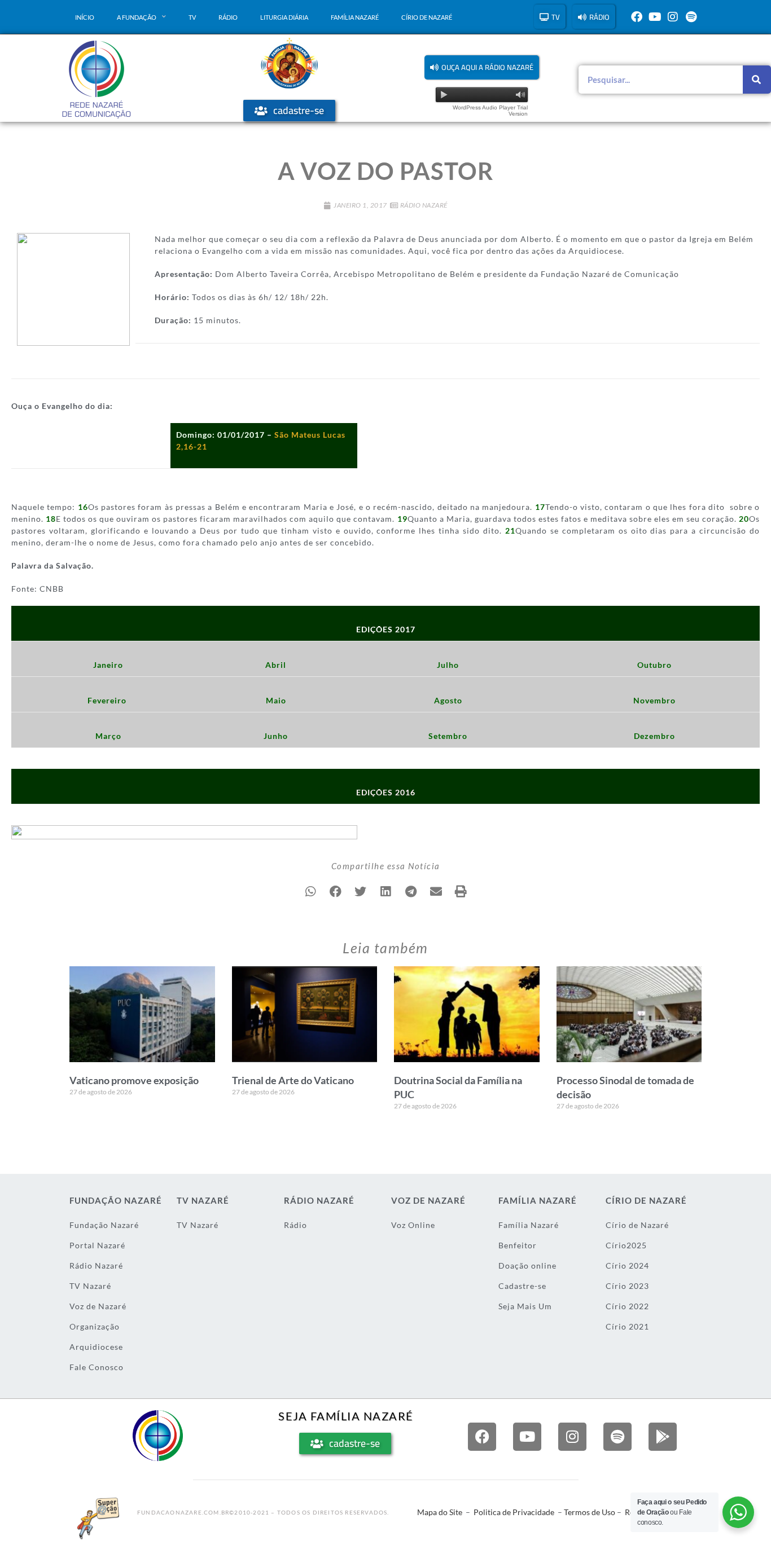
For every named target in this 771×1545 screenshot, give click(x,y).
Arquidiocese (96, 1347)
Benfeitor (517, 1245)
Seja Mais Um (525, 1306)
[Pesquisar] (757, 79)
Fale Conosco (96, 1367)
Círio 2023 (627, 1286)
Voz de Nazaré (97, 1306)
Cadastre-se (522, 1286)
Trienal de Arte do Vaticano (293, 1080)
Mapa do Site (439, 1512)
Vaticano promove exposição (134, 1080)
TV (192, 17)
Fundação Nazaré (104, 1225)
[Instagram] (673, 17)
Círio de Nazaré (426, 17)
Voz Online (413, 1225)
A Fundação (136, 17)
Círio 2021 (627, 1326)
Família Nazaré (355, 17)
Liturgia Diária (284, 17)
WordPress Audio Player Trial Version (490, 110)
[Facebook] (637, 17)
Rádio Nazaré (424, 205)
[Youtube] (655, 17)
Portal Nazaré (97, 1245)
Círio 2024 (627, 1265)
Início (84, 17)
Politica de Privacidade (514, 1512)
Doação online (527, 1265)
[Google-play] (663, 1437)
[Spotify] (691, 17)
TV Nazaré (90, 1286)
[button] (481, 67)
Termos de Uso (589, 1512)
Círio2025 (626, 1245)
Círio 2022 (627, 1306)
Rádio (228, 17)
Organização (94, 1326)
